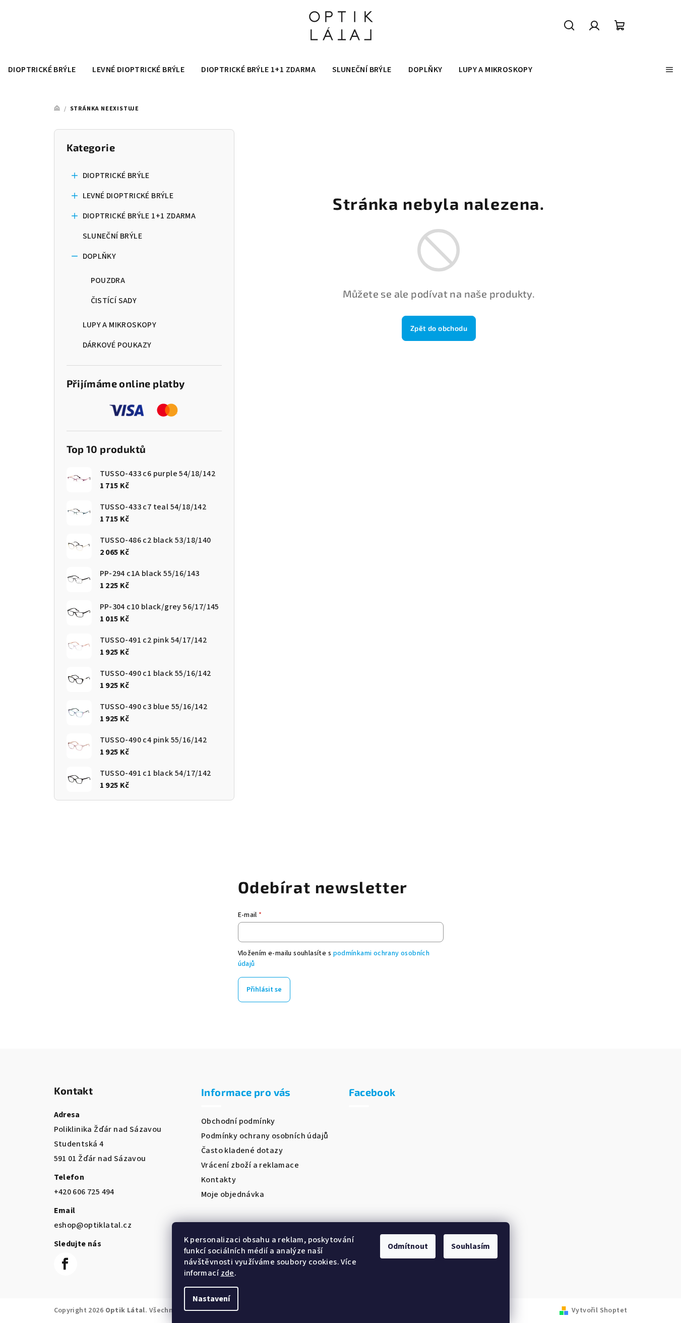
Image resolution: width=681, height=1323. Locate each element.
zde (227, 1273)
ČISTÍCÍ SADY (114, 300)
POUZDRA (108, 280)
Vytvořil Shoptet (599, 1310)
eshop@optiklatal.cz (93, 1225)
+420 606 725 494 (84, 1191)
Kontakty (218, 1179)
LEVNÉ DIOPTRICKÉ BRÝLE (128, 195)
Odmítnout (408, 1246)
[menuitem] (42, 69)
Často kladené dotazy (242, 1150)
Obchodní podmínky (238, 1121)
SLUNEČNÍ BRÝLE (113, 236)
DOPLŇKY (99, 256)
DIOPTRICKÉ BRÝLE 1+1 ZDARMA (139, 215)
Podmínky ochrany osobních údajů (264, 1135)
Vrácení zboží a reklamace (250, 1165)
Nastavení (211, 1298)
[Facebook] (65, 1264)
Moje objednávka (232, 1194)
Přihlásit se (264, 990)
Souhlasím (470, 1246)
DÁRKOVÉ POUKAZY (117, 345)
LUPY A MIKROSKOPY (120, 324)
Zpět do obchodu (438, 328)
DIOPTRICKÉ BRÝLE (116, 175)
